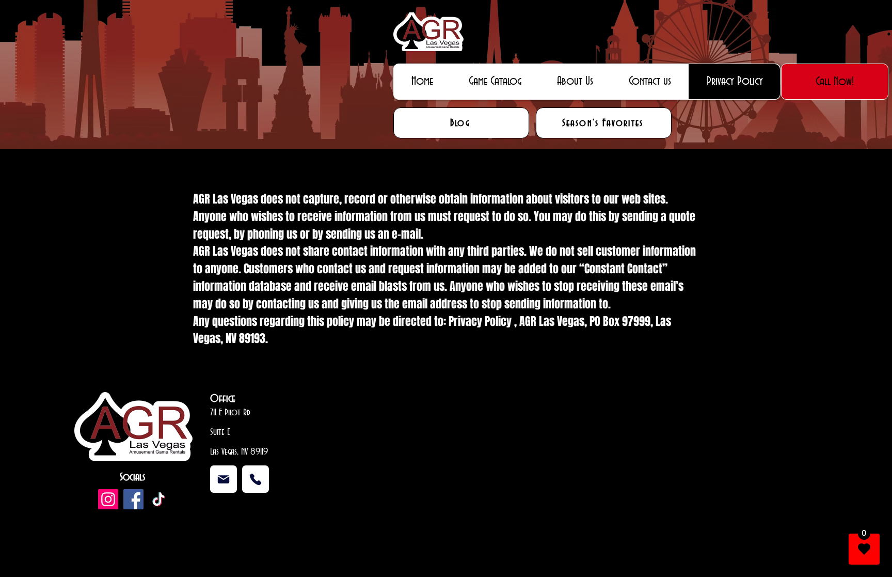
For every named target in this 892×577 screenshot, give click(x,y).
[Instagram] (108, 499)
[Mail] (223, 479)
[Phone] (255, 479)
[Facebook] (133, 499)
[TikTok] (159, 499)
